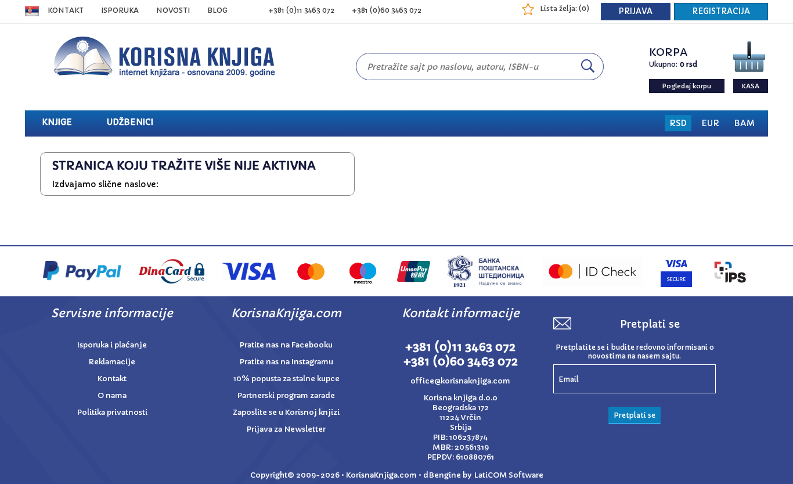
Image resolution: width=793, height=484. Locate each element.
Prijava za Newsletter (286, 429)
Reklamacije (112, 362)
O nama (112, 395)
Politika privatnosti (112, 412)
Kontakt (66, 10)
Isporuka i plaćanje (112, 345)
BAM (744, 123)
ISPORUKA (120, 10)
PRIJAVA (636, 11)
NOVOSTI (173, 10)
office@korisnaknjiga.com (460, 381)
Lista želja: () (564, 8)
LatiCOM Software (508, 475)
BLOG (217, 10)
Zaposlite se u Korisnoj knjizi (286, 412)
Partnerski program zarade (286, 395)
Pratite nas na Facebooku (286, 345)
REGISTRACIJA (721, 11)
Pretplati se (634, 415)
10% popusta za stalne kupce (286, 378)
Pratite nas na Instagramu (286, 362)
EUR (710, 123)
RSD (678, 123)
